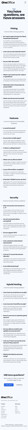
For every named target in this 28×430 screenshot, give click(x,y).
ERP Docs (17, 411)
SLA (17, 400)
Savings (3, 411)
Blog (16, 406)
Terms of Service (11, 400)
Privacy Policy (4, 400)
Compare (3, 409)
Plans (2, 408)
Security (3, 413)
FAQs (16, 408)
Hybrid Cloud (4, 414)
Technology (4, 416)
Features (3, 406)
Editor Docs (17, 413)
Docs (16, 409)
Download (3, 418)
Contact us (19, 385)
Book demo (9, 385)
